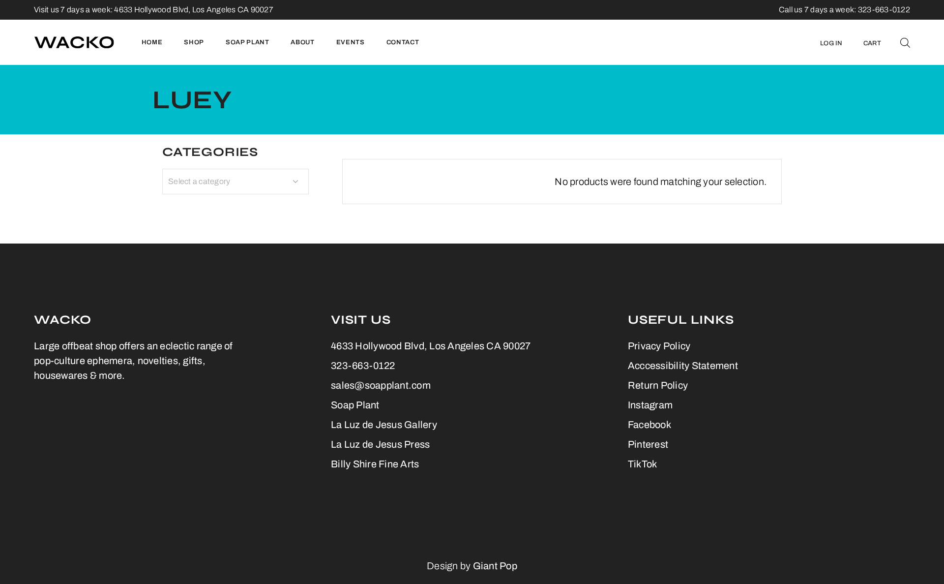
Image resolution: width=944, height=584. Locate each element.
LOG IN (831, 43)
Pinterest (648, 444)
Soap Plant (355, 405)
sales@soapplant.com (381, 385)
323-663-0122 (363, 365)
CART (872, 43)
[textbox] (235, 181)
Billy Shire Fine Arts (375, 464)
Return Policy (658, 385)
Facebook (649, 424)
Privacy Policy (659, 345)
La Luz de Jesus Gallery (384, 424)
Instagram (650, 405)
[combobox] (235, 181)
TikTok (642, 464)
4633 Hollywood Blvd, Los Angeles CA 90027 (193, 9)
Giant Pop (495, 565)
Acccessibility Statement (683, 365)
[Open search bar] (905, 42)
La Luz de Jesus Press (380, 444)
